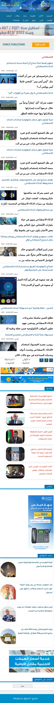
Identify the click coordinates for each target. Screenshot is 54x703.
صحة (25, 16)
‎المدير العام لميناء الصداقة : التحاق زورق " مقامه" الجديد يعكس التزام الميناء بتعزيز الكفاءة (41, 419)
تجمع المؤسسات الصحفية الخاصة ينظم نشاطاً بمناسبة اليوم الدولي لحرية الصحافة (40, 400)
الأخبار (41, 16)
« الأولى (26, 360)
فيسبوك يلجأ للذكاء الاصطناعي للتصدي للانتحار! (29, 335)
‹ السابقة (10, 360)
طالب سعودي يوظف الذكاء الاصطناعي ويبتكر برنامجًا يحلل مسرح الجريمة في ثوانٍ (27, 238)
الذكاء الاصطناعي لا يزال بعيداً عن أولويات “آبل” (30, 93)
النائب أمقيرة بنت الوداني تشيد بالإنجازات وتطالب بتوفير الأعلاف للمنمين (40, 470)
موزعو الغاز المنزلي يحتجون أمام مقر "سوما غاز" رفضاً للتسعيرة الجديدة (41, 453)
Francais (16, 20)
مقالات (17, 16)
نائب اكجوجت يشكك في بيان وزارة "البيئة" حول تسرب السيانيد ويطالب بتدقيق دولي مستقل (36, 589)
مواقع (34, 20)
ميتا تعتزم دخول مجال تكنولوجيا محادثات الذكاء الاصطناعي (30, 122)
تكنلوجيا (32, 16)
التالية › (26, 363)
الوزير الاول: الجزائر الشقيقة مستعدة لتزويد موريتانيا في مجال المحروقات (41, 435)
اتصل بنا (25, 20)
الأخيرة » (10, 363)
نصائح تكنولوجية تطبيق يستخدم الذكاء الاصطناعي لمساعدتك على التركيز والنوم (28, 268)
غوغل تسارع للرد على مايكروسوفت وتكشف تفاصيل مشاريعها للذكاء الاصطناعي (27, 182)
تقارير (41, 20)
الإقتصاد (49, 20)
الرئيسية (49, 16)
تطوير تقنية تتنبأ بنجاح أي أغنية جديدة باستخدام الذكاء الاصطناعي (30, 65)
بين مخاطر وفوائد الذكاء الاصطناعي (35, 210)
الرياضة (8, 16)
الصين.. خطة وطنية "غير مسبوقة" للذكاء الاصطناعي (27, 308)
